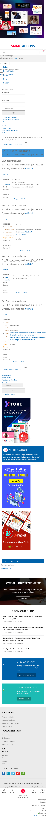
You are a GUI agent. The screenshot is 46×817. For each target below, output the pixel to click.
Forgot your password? (10, 117)
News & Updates (7, 621)
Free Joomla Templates (10, 130)
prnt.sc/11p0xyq (21, 234)
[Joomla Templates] (23, 46)
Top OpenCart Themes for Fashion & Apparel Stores (20, 649)
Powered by (6, 394)
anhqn (5, 219)
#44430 (29, 213)
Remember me (9, 109)
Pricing (12, 792)
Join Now (23, 598)
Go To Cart (19, 790)
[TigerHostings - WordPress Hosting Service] (16, 486)
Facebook (4, 773)
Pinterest (18, 773)
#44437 (29, 264)
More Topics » (6, 568)
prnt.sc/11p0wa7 (26, 232)
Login (33, 9)
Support (42, 792)
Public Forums (6, 128)
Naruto (5, 174)
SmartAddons (6, 126)
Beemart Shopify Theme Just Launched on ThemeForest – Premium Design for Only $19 (22, 639)
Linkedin (8, 773)
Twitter (13, 773)
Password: (5, 101)
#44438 (29, 308)
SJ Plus (4, 133)
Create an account (9, 122)
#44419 (29, 168)
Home (4, 792)
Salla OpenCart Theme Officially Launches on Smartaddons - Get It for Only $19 (23, 618)
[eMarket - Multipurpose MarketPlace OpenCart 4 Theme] (16, 530)
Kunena (12, 394)
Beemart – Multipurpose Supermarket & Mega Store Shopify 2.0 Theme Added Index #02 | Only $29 (23, 628)
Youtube (23, 773)
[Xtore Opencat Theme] (16, 420)
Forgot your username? (11, 119)
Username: (5, 93)
